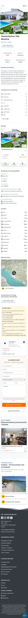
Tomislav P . (6, 30)
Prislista (5, 164)
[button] (14, 273)
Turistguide (3, 564)
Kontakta (3, 582)
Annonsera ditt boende (7, 593)
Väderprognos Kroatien (6, 540)
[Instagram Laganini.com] (5, 518)
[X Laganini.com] (11, 518)
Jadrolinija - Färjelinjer (6, 547)
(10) (25, 145)
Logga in (4, 595)
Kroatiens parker (5, 545)
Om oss (3, 585)
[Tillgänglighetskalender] (25, 451)
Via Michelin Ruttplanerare (7, 550)
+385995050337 (6, 350)
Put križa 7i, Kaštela (6, 42)
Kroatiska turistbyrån (6, 543)
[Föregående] (4, 436)
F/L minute (22, 164)
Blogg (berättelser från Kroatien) (8, 567)
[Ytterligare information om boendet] (25, 448)
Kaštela (3, 5)
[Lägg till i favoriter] (25, 429)
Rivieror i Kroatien (5, 571)
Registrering (5, 598)
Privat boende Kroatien (6, 569)
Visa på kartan (9, 288)
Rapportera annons (14, 410)
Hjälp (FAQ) (4, 587)
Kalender (14, 164)
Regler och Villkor (5, 531)
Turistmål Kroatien (5, 562)
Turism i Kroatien (5, 552)
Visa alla (4, 118)
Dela (25, 5)
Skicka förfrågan (15, 404)
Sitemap (12, 531)
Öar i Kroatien (4, 574)
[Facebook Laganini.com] (2, 518)
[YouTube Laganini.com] (8, 518)
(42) (26, 31)
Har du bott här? (8, 46)
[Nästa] (24, 436)
